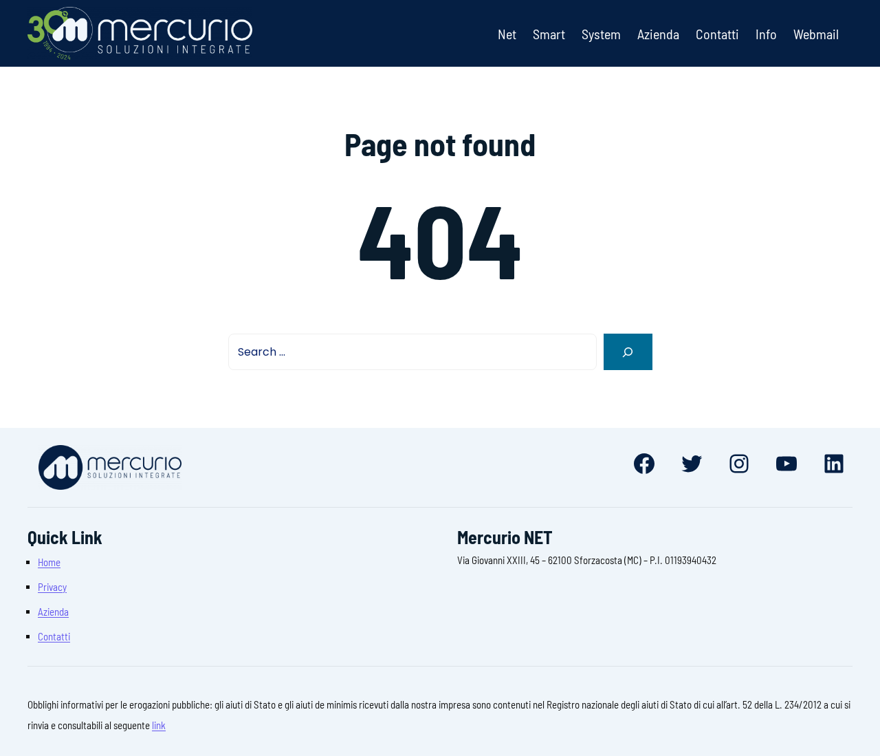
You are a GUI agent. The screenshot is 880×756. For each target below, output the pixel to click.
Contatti (54, 636)
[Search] (628, 352)
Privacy (52, 587)
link (159, 725)
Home (49, 562)
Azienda (53, 611)
